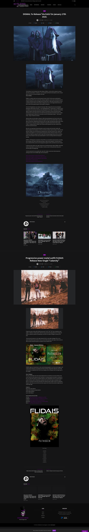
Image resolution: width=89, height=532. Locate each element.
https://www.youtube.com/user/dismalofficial (34, 161)
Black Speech (53, 525)
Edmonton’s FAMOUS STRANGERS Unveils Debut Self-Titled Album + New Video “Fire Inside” (30, 242)
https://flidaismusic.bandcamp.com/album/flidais (39, 401)
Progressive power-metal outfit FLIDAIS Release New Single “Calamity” (34, 216)
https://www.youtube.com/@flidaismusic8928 (37, 397)
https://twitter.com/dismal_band (32, 160)
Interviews (36, 4)
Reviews (42, 4)
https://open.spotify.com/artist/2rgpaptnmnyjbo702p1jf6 (36, 158)
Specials (59, 4)
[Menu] (14, 1)
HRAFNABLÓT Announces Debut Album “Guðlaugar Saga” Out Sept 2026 (44, 241)
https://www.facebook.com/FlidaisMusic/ (37, 400)
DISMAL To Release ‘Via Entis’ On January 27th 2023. (54, 471)
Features (49, 4)
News (31, 4)
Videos (54, 4)
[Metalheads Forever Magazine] (21, 5)
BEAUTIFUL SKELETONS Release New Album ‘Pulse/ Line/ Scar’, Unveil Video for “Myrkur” (59, 241)
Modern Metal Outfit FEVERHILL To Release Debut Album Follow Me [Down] (34, 471)
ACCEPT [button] (54, 530)
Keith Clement (32, 221)
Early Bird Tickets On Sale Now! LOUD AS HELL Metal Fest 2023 (54, 216)
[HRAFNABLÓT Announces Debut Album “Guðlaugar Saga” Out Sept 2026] (44, 235)
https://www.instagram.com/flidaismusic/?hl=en (38, 398)
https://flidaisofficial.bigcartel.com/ (35, 403)
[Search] (74, 5)
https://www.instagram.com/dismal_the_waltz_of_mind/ (36, 157)
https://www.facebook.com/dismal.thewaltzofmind (35, 155)
